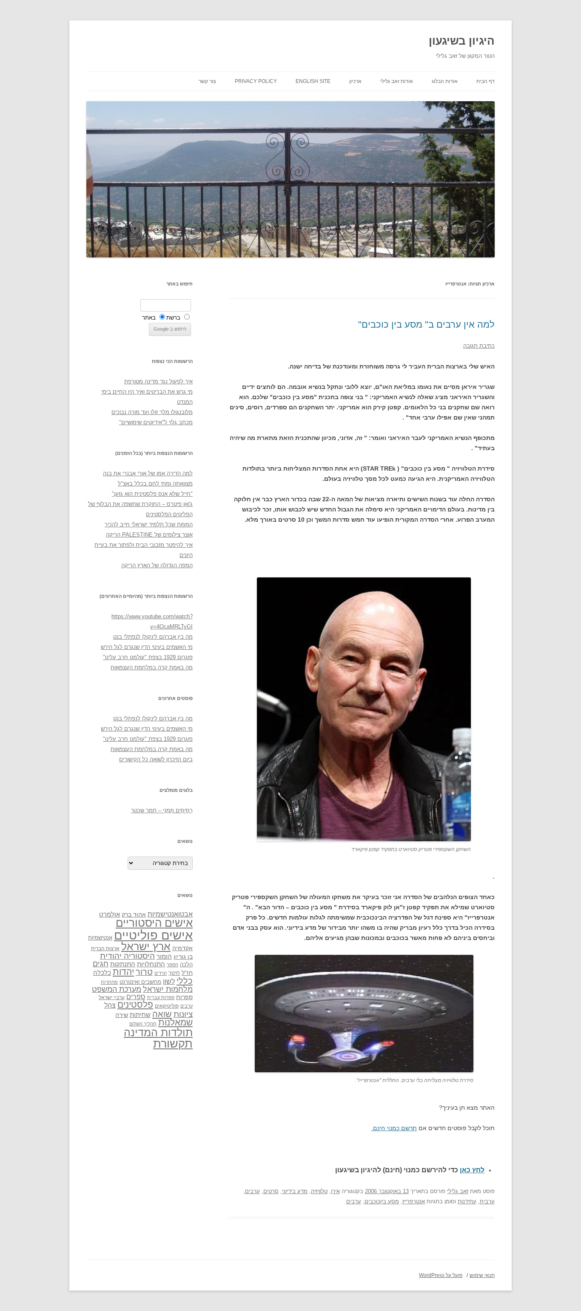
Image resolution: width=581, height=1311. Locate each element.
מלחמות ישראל (168, 989)
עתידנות (467, 1201)
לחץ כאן (472, 1170)
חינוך (174, 973)
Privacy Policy (256, 81)
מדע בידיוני (295, 1191)
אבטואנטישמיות (170, 914)
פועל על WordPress (440, 1275)
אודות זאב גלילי (396, 81)
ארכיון (355, 81)
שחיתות (140, 1014)
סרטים (271, 1191)
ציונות (183, 1014)
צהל (110, 1005)
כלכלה (102, 972)
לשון (169, 981)
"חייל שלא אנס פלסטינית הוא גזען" (152, 494)
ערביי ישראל (112, 997)
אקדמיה (182, 948)
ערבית (487, 1201)
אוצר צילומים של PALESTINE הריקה (149, 534)
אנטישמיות (100, 937)
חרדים (160, 973)
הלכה (186, 965)
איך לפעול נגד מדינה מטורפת (158, 381)
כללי (185, 980)
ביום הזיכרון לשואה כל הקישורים (156, 759)
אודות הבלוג (445, 81)
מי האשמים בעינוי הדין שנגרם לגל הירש (147, 647)
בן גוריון (183, 956)
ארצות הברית (105, 948)
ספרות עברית (160, 997)
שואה (162, 1014)
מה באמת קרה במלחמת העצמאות (152, 667)
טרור (144, 972)
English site (313, 81)
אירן (335, 1191)
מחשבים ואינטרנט (140, 982)
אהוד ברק (134, 914)
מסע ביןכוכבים (382, 1201)
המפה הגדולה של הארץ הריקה (157, 565)
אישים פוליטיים (153, 935)
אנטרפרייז (413, 1201)
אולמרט (109, 914)
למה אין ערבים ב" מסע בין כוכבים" (426, 324)
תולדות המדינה (158, 1032)
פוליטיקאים (167, 1006)
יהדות (123, 972)
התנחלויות (151, 964)
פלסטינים (135, 1005)
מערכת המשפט (116, 989)
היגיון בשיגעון (462, 40)
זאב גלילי (457, 1191)
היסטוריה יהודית (127, 955)
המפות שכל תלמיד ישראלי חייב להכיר (149, 524)
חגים (100, 964)
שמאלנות (175, 1022)
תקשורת (173, 1043)
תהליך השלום (143, 1023)
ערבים (252, 1191)
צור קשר (207, 81)
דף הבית (485, 81)
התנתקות (122, 964)
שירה (121, 1014)
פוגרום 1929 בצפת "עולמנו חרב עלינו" (148, 657)
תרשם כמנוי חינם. (394, 1128)
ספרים (135, 996)
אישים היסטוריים (154, 923)
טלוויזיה (319, 1191)
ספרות (184, 997)
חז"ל (187, 972)
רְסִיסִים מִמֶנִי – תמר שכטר (162, 810)
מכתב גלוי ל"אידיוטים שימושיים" (156, 422)
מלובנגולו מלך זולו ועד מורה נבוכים (152, 412)
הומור (164, 956)
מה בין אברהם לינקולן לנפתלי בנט (153, 637)
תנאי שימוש (482, 1275)
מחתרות (109, 982)
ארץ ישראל (146, 946)
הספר (172, 964)
